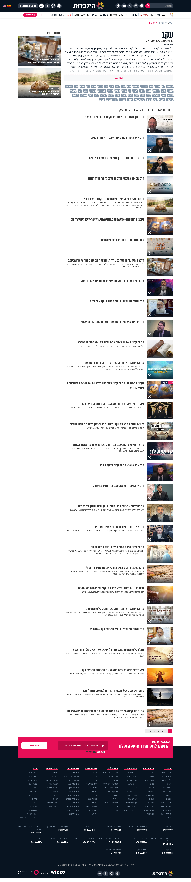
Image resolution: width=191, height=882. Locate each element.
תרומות (69, 14)
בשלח (82, 86)
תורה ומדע (150, 795)
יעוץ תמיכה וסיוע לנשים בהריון (110, 838)
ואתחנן (103, 95)
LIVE (44, 14)
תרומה (170, 91)
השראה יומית (132, 806)
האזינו (149, 99)
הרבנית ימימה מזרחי (51, 787)
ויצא (129, 86)
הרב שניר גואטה (73, 791)
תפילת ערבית (32, 780)
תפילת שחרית (32, 772)
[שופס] (53, 5)
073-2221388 (115, 830)
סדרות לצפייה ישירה (110, 787)
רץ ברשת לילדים (112, 776)
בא (88, 86)
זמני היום (95, 14)
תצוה (163, 91)
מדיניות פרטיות (166, 772)
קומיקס (115, 795)
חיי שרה (144, 86)
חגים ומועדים (149, 810)
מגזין (158, 14)
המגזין (152, 776)
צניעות (55, 791)
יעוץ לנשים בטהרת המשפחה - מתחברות (162, 839)
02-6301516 (168, 844)
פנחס (130, 95)
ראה (91, 95)
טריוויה (115, 799)
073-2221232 (62, 830)
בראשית (169, 86)
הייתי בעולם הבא (130, 810)
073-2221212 (142, 830)
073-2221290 (62, 842)
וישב (123, 86)
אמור (85, 91)
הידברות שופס (166, 806)
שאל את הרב (104, 14)
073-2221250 (141, 853)
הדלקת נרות (53, 784)
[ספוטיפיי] (41, 5)
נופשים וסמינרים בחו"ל (112, 850)
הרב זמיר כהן (133, 14)
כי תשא (156, 91)
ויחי (106, 86)
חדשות (152, 14)
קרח (148, 95)
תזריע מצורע (112, 99)
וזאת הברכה (139, 99)
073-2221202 (115, 853)
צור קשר (61, 14)
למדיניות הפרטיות (91, 752)
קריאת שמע (33, 795)
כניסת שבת (167, 795)
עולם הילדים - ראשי (110, 772)
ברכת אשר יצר (32, 814)
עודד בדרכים (132, 772)
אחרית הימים (92, 802)
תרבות (151, 799)
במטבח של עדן (131, 780)
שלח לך (122, 99)
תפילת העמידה (31, 784)
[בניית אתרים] (58, 873)
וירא (151, 86)
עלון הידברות (166, 780)
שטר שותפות (144, 14)
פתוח (135, 787)
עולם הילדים (123, 14)
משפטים (69, 86)
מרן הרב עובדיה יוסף (71, 776)
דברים (110, 95)
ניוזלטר (168, 784)
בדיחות (115, 780)
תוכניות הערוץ (130, 768)
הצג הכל (119, 77)
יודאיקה (94, 814)
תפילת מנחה (32, 776)
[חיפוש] (147, 5)
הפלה (56, 795)
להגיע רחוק (132, 799)
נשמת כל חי (33, 810)
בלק (136, 95)
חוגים (116, 810)
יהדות (152, 772)
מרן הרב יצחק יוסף (72, 780)
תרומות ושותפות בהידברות (138, 826)
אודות (169, 817)
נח (163, 86)
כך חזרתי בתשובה (130, 802)
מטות (123, 95)
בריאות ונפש (92, 799)
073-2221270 (36, 842)
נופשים (168, 799)
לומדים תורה (92, 772)
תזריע (117, 91)
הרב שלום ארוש (73, 806)
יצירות (115, 806)
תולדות (136, 86)
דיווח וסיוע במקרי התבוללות (85, 838)
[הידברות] (88, 6)
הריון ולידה (54, 799)
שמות (100, 86)
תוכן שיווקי (150, 814)
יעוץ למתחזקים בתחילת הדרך (57, 826)
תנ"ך (95, 776)
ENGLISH (54, 14)
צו (130, 91)
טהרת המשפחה (52, 780)
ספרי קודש (93, 810)
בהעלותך (156, 95)
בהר (80, 91)
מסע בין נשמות (131, 795)
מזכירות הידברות (167, 826)
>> (147, 731)
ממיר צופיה (169, 850)
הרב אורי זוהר (74, 802)
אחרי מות (102, 91)
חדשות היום (149, 780)
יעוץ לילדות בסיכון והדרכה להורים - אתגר (30, 827)
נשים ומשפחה (52, 768)
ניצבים (162, 99)
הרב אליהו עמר (73, 814)
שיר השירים (33, 806)
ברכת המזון (33, 787)
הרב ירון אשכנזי (73, 795)
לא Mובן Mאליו (131, 776)
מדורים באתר (148, 768)
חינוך (95, 795)
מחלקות (76, 14)
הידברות (168, 768)
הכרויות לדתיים (91, 806)
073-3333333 (167, 853)
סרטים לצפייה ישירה (110, 784)
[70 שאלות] (47, 5)
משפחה (151, 791)
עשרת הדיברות (91, 784)
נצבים (102, 99)
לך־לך (157, 86)
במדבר (170, 95)
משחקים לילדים (112, 791)
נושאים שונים (91, 768)
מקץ (117, 86)
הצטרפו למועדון (29, 15)
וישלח (130, 99)
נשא (164, 95)
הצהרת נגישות (166, 814)
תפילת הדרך (32, 802)
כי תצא (75, 95)
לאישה (55, 772)
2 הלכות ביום (166, 787)
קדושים (93, 91)
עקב (96, 95)
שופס (83, 14)
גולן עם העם (132, 791)
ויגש (111, 86)
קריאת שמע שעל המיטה (28, 817)
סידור (35, 768)
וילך (155, 99)
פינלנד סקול (92, 787)
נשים (152, 784)
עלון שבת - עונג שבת (113, 826)
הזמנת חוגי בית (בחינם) (59, 838)
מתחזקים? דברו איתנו (27, 6)
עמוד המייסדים (166, 810)
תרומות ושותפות (165, 802)
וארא (93, 86)
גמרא (95, 780)
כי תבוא (170, 99)
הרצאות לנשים (52, 802)
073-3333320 (36, 832)
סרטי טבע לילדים (111, 802)
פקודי (141, 91)
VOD (163, 14)
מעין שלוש (33, 791)
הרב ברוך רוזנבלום (72, 799)
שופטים (83, 95)
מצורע (110, 91)
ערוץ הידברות (166, 776)
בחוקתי (73, 91)
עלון (88, 14)
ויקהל (148, 91)
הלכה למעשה (131, 784)
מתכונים (55, 776)
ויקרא (135, 91)
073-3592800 (89, 830)
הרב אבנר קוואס (73, 810)
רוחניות (151, 787)
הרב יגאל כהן (74, 787)
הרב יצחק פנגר (73, 784)
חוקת (142, 95)
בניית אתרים (45, 873)
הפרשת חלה (53, 806)
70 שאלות (113, 14)
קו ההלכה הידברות (140, 838)
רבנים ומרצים (73, 768)
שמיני (124, 91)
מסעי (117, 95)
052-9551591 (115, 842)
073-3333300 (141, 842)
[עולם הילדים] (59, 5)
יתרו (76, 86)
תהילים (34, 799)
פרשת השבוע (149, 806)
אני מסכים (94, 752)
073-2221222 (168, 830)
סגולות (94, 791)
